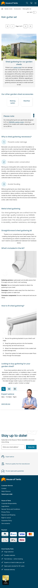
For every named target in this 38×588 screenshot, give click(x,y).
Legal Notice (5, 506)
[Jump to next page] (25, 26)
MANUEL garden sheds (16, 122)
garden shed (17, 67)
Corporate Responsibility (9, 503)
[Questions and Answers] (15, 389)
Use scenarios (5, 523)
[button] (31, 3)
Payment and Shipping (8, 515)
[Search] (27, 3)
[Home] (2, 9)
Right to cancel (6, 518)
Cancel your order (6, 494)
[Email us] (9, 389)
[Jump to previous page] (12, 26)
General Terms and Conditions (10, 509)
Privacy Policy (5, 512)
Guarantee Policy (6, 521)
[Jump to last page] (30, 26)
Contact (3, 488)
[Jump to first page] (7, 26)
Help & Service (6, 491)
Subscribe (31, 447)
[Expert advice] (3, 389)
